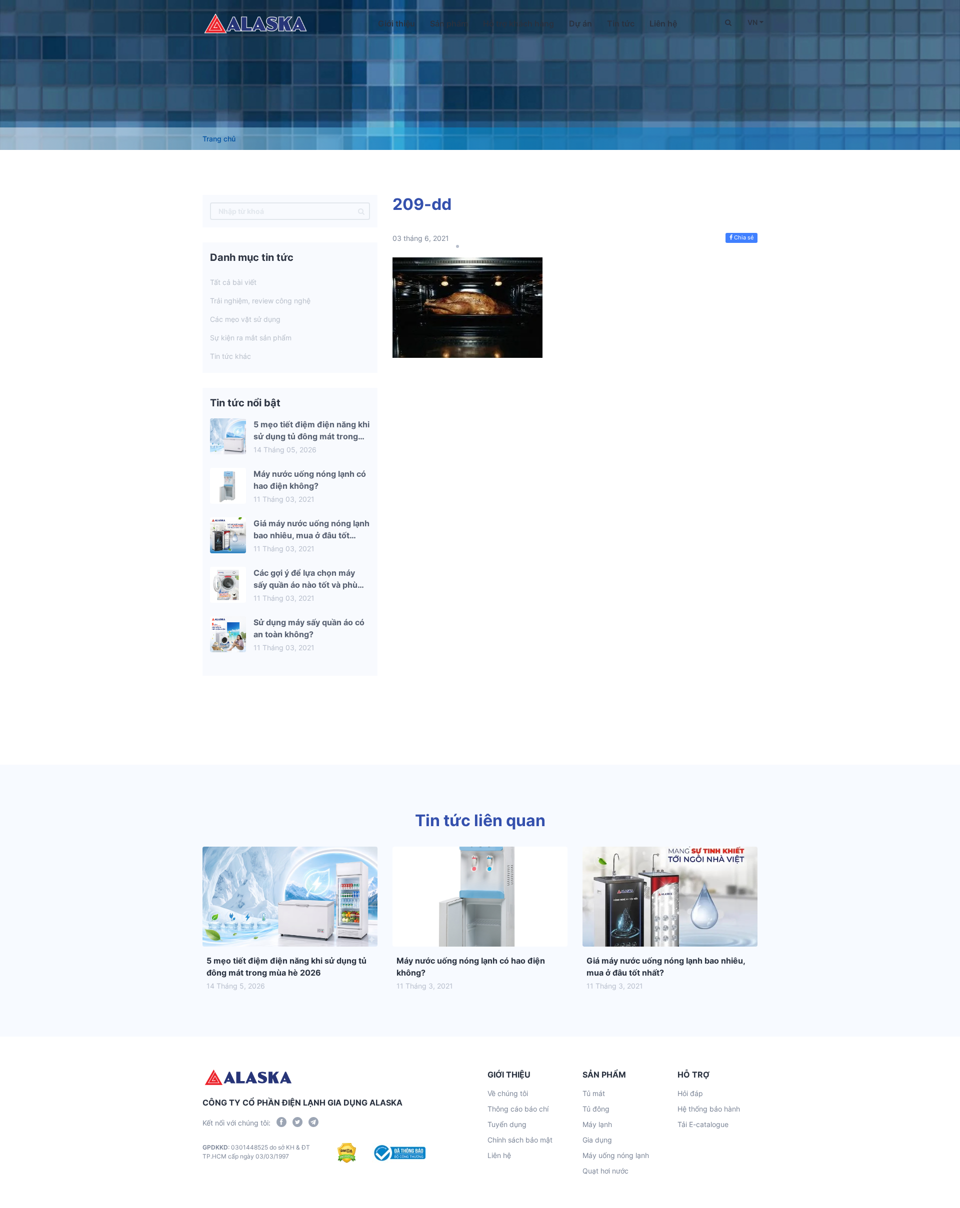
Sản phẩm (449, 23)
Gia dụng (597, 1140)
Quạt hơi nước (605, 1171)
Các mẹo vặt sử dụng (245, 319)
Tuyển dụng (507, 1124)
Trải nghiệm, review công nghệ (260, 300)
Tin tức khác (230, 356)
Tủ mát (593, 1093)
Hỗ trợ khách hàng (518, 23)
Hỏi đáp (690, 1093)
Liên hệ (663, 23)
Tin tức (620, 23)
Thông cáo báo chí (518, 1109)
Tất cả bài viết (233, 282)
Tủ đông (596, 1109)
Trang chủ (219, 138)
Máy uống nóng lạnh (615, 1155)
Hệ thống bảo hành (709, 1109)
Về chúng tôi (508, 1093)
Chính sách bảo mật (520, 1140)
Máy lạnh (597, 1124)
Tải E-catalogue (703, 1124)
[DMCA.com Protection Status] (347, 1153)
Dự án (580, 23)
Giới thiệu (396, 23)
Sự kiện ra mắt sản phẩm (251, 337)
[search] (361, 211)
